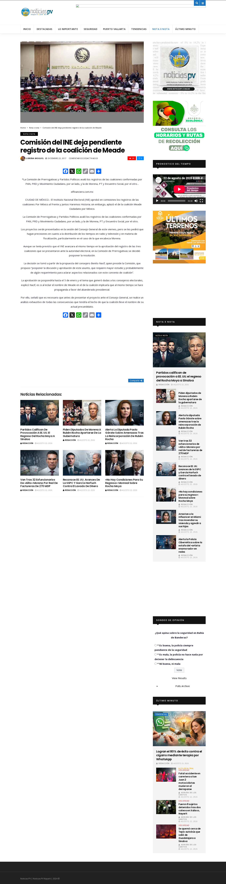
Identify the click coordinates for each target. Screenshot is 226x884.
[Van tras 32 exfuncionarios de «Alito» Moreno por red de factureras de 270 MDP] (39, 463)
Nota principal (186, 768)
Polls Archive (182, 686)
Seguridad (90, 29)
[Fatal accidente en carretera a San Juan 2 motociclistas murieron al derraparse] (166, 775)
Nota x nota (161, 29)
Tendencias (138, 29)
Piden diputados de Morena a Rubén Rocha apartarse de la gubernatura (82, 433)
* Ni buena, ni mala (168, 663)
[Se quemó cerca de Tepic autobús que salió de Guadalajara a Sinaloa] (166, 832)
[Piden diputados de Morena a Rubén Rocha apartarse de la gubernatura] (82, 413)
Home (23, 127)
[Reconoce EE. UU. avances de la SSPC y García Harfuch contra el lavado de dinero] (82, 463)
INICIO (27, 29)
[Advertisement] (82, 349)
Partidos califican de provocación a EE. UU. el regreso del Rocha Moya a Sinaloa (37, 434)
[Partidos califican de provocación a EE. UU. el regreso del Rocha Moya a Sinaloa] (39, 413)
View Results (179, 678)
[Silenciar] (196, 200)
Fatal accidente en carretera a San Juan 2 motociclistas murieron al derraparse (189, 781)
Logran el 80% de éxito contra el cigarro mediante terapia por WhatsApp (179, 755)
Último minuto (185, 29)
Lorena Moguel (35, 158)
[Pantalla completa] (201, 200)
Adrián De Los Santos (188, 793)
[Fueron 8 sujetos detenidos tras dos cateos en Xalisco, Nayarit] (166, 807)
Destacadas (44, 29)
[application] (179, 189)
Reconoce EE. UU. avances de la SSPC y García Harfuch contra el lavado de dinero (81, 483)
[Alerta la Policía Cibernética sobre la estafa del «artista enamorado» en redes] (166, 542)
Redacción (27, 443)
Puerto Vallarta (114, 29)
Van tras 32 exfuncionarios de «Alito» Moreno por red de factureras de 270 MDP (39, 483)
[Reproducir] (157, 200)
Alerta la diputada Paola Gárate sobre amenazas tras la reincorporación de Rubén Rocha (124, 434)
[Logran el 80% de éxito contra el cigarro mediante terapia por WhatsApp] (179, 728)
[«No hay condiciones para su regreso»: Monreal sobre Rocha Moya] (124, 463)
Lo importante (68, 29)
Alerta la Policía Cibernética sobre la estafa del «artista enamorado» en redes (190, 545)
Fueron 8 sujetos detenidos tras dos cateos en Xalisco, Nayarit (190, 809)
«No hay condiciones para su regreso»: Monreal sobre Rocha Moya (124, 483)
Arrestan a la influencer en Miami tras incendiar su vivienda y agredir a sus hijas (190, 520)
